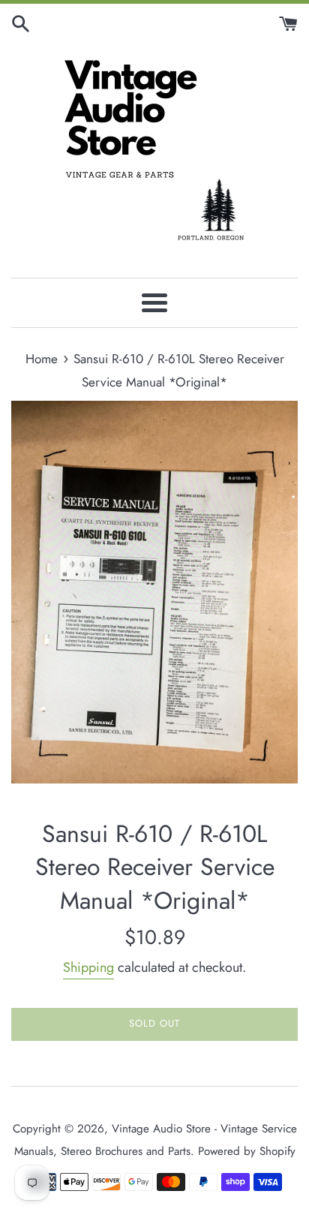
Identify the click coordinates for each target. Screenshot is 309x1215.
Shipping (88, 967)
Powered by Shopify (247, 1151)
